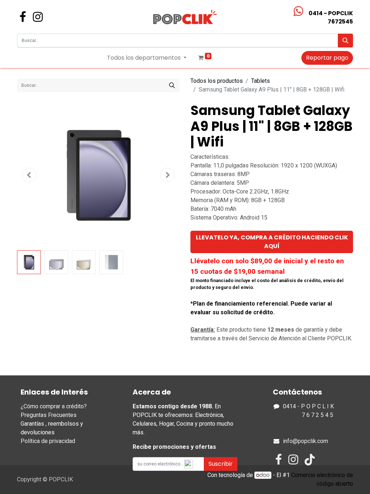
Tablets (260, 80)
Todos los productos (216, 80)
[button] (29, 175)
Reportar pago (327, 58)
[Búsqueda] (345, 40)
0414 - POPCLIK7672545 (331, 17)
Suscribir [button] (220, 464)
